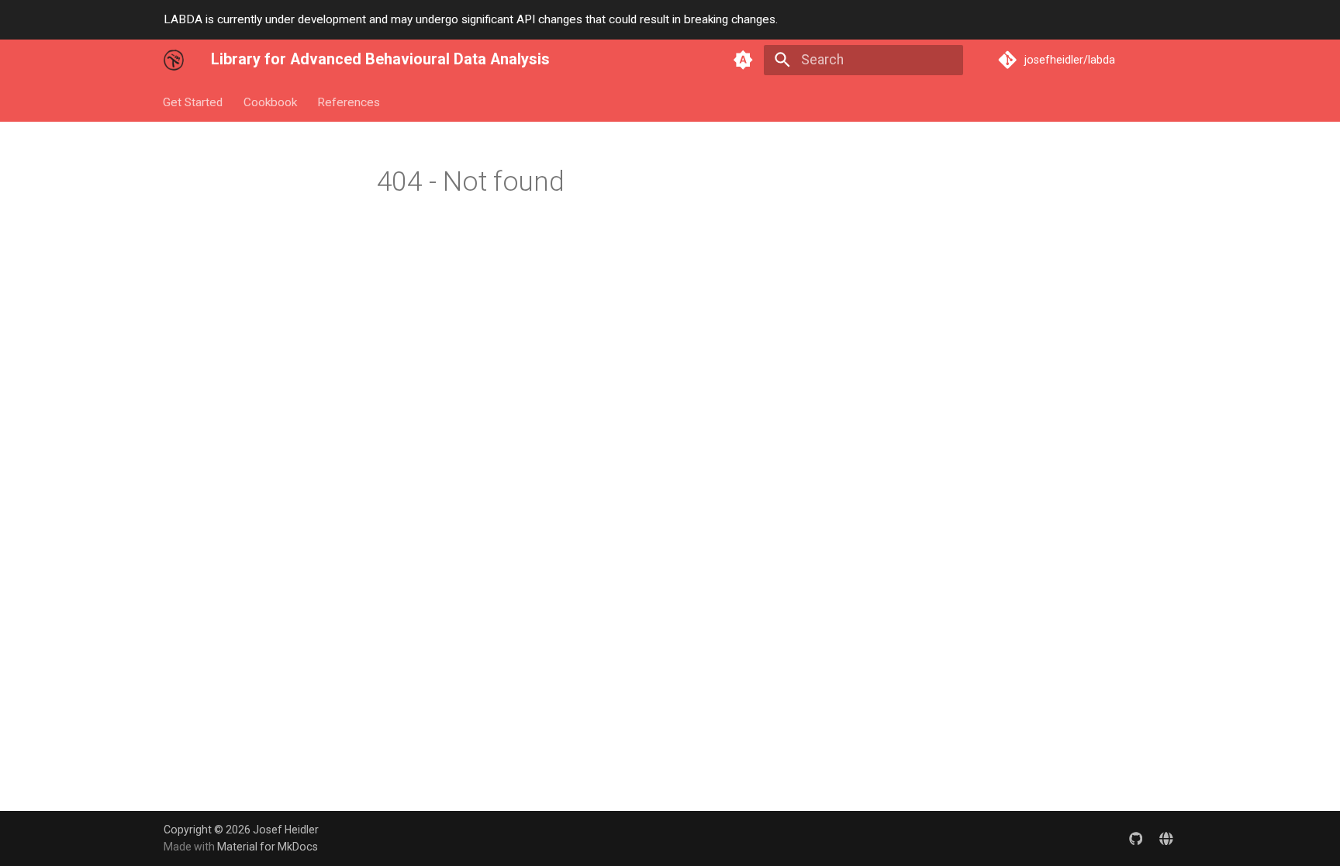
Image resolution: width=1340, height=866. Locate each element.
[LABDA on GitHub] (1135, 837)
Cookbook (270, 102)
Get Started (193, 102)
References (348, 102)
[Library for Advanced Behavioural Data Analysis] (174, 60)
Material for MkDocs (267, 846)
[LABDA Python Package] (1166, 837)
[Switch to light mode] (744, 60)
